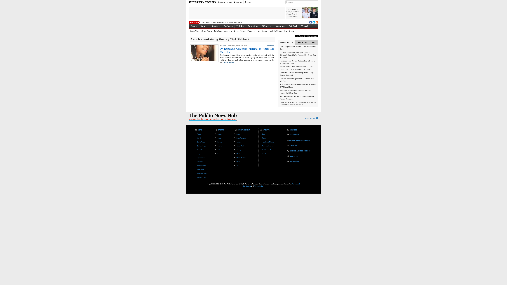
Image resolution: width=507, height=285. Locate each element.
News (204, 26)
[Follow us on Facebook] (310, 22)
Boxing (219, 142)
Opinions (280, 26)
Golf (218, 150)
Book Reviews (241, 138)
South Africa (194, 31)
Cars (285, 31)
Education (253, 26)
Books (238, 134)
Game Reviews (241, 146)
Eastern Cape (201, 146)
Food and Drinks (267, 146)
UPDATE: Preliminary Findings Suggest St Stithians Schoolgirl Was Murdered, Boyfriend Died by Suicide (298, 55)
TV (237, 166)
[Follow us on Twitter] (314, 22)
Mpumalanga (201, 158)
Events (291, 31)
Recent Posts (286, 42)
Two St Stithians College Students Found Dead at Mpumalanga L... (293, 12)
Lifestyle (266, 26)
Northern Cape (201, 173)
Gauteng (200, 162)
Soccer (219, 134)
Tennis (219, 154)
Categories (302, 42)
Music (249, 31)
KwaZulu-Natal (201, 166)
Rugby (219, 138)
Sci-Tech (293, 26)
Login (248, 2)
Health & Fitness (275, 31)
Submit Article (225, 2)
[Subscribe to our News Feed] (317, 22)
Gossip (243, 31)
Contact (239, 2)
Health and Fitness (268, 142)
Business (228, 26)
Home (194, 26)
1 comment (270, 45)
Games (264, 31)
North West (200, 169)
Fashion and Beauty (268, 150)
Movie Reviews (241, 158)
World (209, 31)
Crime (236, 31)
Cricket (219, 146)
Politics (240, 26)
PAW (223, 45)
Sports (215, 26)
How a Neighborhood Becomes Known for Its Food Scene (221, 22)
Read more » (229, 62)
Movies (257, 31)
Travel (304, 26)
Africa (203, 31)
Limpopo (199, 154)
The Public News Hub (204, 2)
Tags (313, 42)
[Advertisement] (237, 13)
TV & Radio (218, 31)
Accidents (228, 31)
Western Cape (201, 177)
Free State (200, 150)
